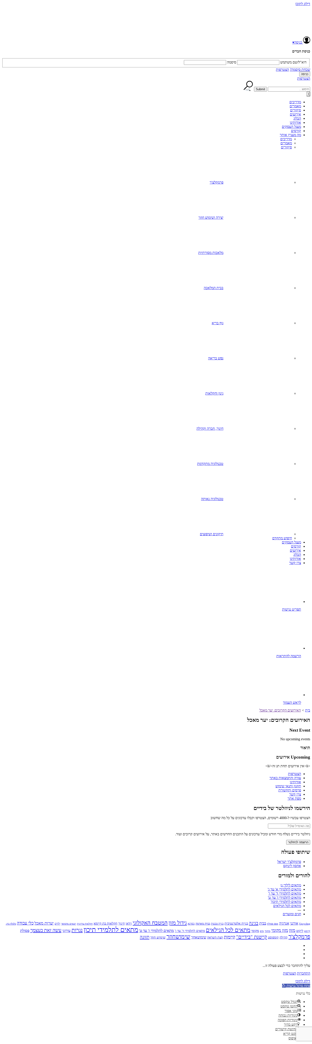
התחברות (303, 973)
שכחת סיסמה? (300, 69)
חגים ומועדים (292, 914)
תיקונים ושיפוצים (211, 534)
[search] (289, 89)
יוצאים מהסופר (68, 923)
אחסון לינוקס (292, 866)
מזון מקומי (279, 930)
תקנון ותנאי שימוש (288, 786)
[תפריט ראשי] (308, 94)
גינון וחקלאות (214, 393)
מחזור (267, 931)
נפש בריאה (215, 358)
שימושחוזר (178, 936)
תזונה (144, 936)
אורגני (294, 923)
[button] (296, 986)
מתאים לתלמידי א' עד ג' (284, 889)
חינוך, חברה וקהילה (209, 428)
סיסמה (231, 62)
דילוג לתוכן (302, 4)
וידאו (129, 923)
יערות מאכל (44, 923)
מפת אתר (294, 798)
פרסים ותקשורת (289, 790)
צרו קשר (295, 563)
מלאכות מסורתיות (210, 253)
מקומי (255, 931)
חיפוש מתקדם (282, 538)
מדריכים (295, 102)
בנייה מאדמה (203, 923)
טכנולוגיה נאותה (212, 499)
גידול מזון (178, 923)
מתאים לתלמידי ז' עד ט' (284, 897)
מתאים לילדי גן (290, 885)
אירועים (295, 114)
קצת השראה (215, 937)
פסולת (24, 930)
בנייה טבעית (217, 923)
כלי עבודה (25, 923)
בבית (262, 923)
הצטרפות (282, 69)
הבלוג (297, 118)
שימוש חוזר (158, 937)
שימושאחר (198, 937)
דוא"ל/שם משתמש (293, 62)
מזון (292, 930)
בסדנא (191, 923)
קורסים (296, 131)
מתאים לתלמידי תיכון (111, 929)
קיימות (229, 936)
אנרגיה (284, 923)
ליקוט (299, 931)
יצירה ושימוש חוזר (210, 217)
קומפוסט (273, 937)
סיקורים (295, 110)
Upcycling (304, 923)
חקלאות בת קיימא (105, 923)
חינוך (121, 923)
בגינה (253, 922)
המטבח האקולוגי (150, 923)
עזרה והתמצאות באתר (285, 778)
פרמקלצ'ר (216, 182)
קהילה (284, 937)
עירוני (66, 930)
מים (262, 931)
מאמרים (295, 106)
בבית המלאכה (213, 288)
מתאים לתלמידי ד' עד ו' (284, 893)
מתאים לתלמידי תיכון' (286, 902)
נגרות (77, 930)
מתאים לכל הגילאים (287, 906)
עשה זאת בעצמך (45, 930)
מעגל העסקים (291, 127)
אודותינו (295, 122)
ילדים (57, 923)
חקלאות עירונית (85, 924)
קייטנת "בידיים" (251, 937)
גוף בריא (217, 323)
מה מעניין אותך (290, 135)
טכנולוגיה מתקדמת (210, 464)
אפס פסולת (272, 923)
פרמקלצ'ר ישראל (289, 862)
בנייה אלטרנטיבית (236, 923)
